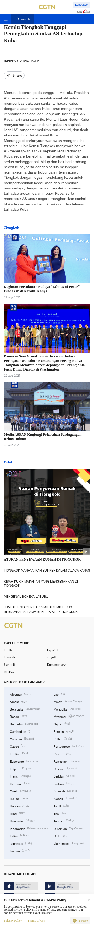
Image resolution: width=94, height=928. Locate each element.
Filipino (21, 768)
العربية (51, 657)
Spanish (65, 791)
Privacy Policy (13, 920)
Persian (64, 731)
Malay (68, 701)
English (9, 650)
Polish (63, 738)
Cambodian (20, 731)
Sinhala (63, 783)
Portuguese (69, 746)
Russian (65, 768)
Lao (59, 694)
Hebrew (19, 805)
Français (10, 657)
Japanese (21, 843)
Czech (19, 746)
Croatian (22, 738)
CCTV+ (9, 672)
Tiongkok (11, 228)
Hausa (19, 798)
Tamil (61, 805)
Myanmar (69, 716)
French (20, 776)
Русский (9, 664)
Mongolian (67, 709)
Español (52, 650)
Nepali (62, 724)
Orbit (8, 462)
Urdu (60, 835)
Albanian (20, 694)
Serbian (64, 776)
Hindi (17, 813)
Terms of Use (36, 920)
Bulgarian (24, 724)
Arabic (19, 701)
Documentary (56, 664)
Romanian (66, 761)
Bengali (18, 716)
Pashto (62, 753)
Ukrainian (68, 828)
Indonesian (29, 828)
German (21, 783)
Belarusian (25, 709)
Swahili (65, 798)
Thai (60, 813)
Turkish (64, 820)
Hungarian (23, 820)
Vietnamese (69, 843)
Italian (19, 835)
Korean (20, 850)
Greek (20, 791)
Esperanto (24, 761)
